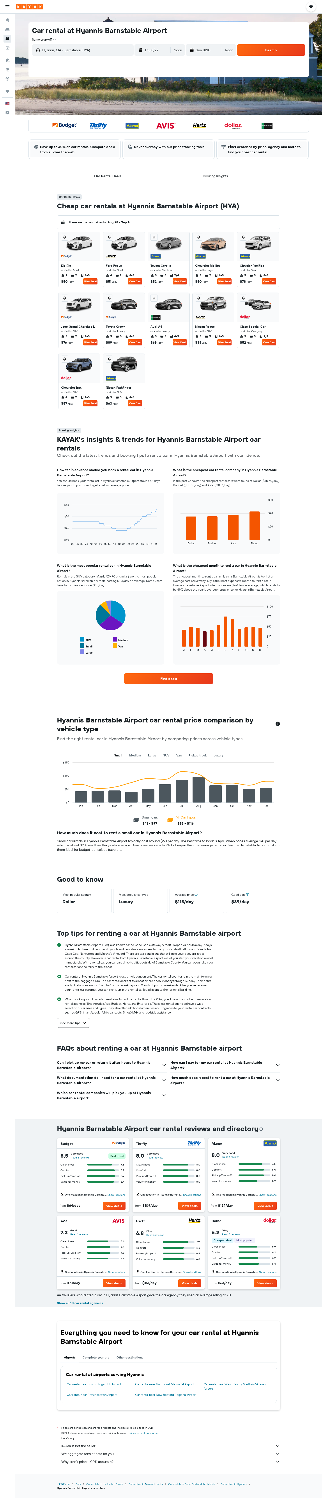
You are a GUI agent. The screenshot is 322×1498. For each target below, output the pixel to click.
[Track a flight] (7, 78)
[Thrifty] (194, 1144)
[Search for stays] (7, 29)
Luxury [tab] (218, 755)
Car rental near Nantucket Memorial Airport (164, 1384)
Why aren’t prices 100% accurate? (87, 1461)
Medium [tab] (135, 755)
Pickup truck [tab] (198, 755)
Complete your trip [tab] (96, 1357)
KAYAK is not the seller (78, 1446)
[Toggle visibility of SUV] (85, 639)
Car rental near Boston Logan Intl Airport (94, 1384)
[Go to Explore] (7, 69)
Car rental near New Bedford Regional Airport (165, 1395)
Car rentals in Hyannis (234, 1484)
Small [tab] (118, 755)
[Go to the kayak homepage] (29, 6)
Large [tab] (152, 755)
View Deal (90, 281)
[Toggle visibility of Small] (86, 645)
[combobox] (44, 39)
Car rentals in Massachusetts (146, 1484)
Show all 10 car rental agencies (80, 1303)
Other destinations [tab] (130, 1357)
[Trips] (7, 91)
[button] (7, 7)
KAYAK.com (63, 1484)
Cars (78, 1484)
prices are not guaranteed (144, 1433)
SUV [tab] (166, 755)
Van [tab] (179, 755)
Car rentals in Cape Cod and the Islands (191, 1484)
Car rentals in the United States (104, 1484)
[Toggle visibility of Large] (86, 651)
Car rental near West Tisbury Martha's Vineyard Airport (235, 1386)
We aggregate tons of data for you (87, 1454)
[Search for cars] (7, 38)
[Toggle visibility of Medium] (120, 639)
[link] (168, 678)
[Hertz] (194, 1221)
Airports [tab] (70, 1357)
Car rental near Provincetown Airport (92, 1395)
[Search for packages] (7, 47)
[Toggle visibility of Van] (118, 645)
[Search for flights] (7, 20)
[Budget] (119, 1144)
